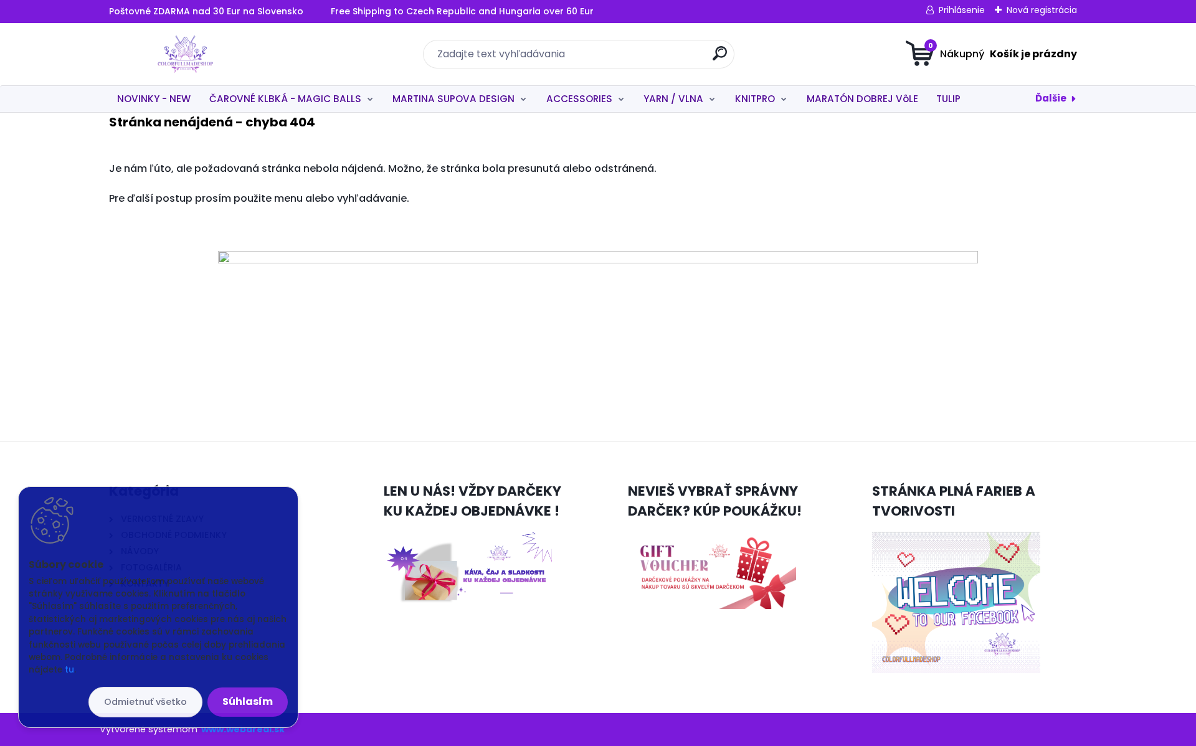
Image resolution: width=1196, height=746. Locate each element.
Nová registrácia (1042, 10)
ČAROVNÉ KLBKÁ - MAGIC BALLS (285, 98)
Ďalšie (1050, 98)
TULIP (948, 98)
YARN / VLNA (673, 98)
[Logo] (185, 54)
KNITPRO (755, 98)
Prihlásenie (962, 10)
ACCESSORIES (579, 98)
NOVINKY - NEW (154, 98)
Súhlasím (247, 701)
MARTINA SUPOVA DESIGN (453, 98)
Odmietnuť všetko (145, 702)
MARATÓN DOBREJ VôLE (862, 98)
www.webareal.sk (243, 729)
